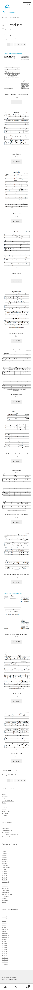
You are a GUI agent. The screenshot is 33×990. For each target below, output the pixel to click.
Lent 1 (4, 925)
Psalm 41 (4, 952)
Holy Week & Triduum (8, 801)
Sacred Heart (6, 900)
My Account (5, 987)
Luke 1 (4, 927)
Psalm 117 (5, 962)
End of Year (5, 813)
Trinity (4, 809)
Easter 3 (4, 876)
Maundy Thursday (7, 894)
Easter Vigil (5, 882)
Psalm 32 (4, 947)
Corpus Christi (6, 811)
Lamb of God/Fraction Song (10, 834)
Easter (4, 803)
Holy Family (5, 890)
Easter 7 (4, 880)
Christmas (5, 796)
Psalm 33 (4, 949)
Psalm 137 (5, 964)
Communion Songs (7, 837)
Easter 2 (4, 873)
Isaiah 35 (4, 919)
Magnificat (5, 929)
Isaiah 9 (4, 917)
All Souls (4, 863)
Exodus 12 (5, 886)
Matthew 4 (5, 933)
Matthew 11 (5, 935)
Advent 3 (4, 857)
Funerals (4, 815)
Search (16, 987)
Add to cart (16, 102)
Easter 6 (4, 878)
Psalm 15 (4, 941)
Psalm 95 (4, 956)
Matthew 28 (5, 892)
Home (5, 17)
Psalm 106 (5, 958)
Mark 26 (4, 931)
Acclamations (6, 832)
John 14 (4, 923)
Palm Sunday (6, 896)
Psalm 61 (4, 954)
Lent (3, 799)
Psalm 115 (5, 960)
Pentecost (5, 807)
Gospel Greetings (7, 830)
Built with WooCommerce (10, 979)
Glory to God (5, 828)
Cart (25, 985)
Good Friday (5, 888)
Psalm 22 (4, 943)
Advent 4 (4, 859)
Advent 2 (4, 855)
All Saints (5, 861)
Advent (4, 795)
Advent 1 (4, 853)
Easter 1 (4, 871)
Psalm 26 (4, 945)
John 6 (4, 921)
